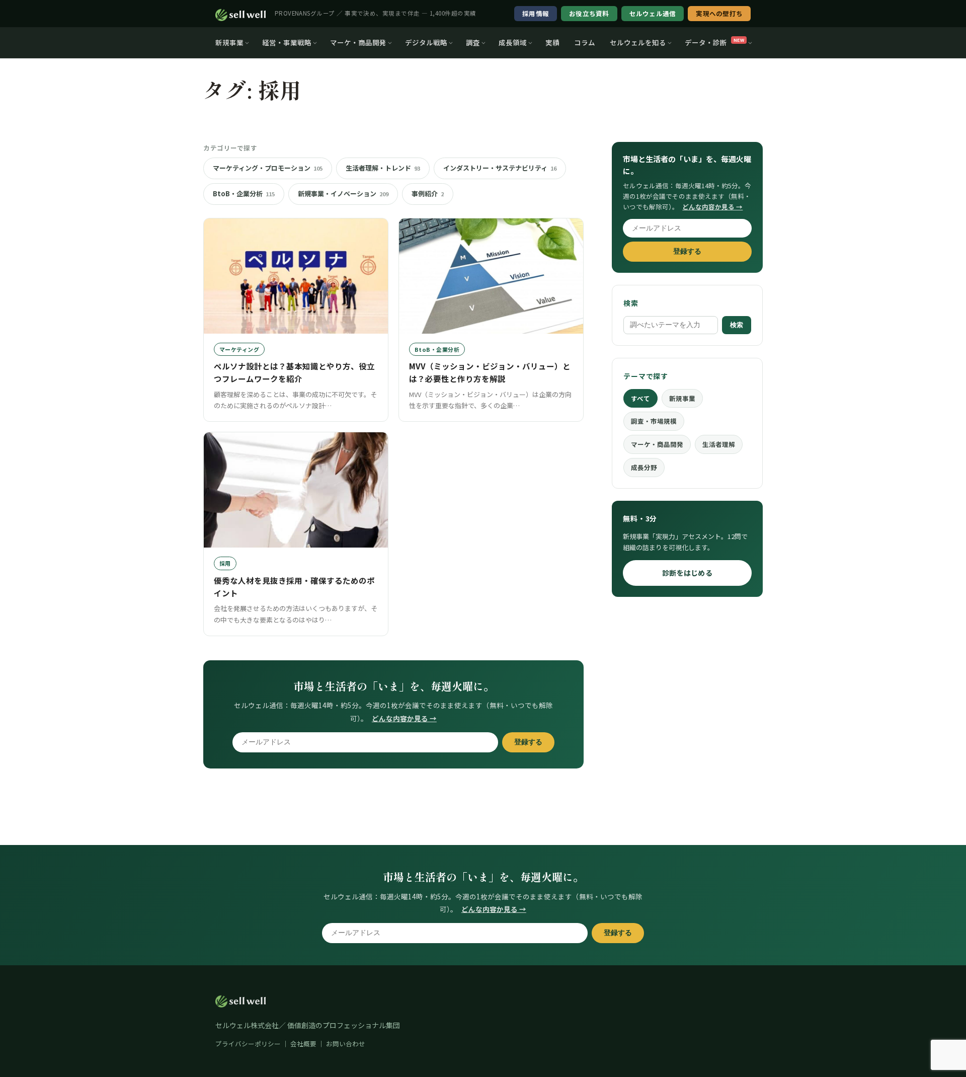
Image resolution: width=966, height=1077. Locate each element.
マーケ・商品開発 (358, 42)
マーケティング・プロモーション (268, 168)
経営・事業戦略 (286, 42)
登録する (528, 742)
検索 (736, 325)
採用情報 (535, 13)
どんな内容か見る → (404, 718)
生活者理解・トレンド (383, 168)
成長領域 (513, 42)
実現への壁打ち (719, 13)
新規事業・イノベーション (343, 193)
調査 (473, 42)
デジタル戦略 (426, 42)
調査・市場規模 (654, 421)
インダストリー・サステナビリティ (499, 168)
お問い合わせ (345, 1043)
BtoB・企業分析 (244, 193)
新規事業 (229, 42)
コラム (584, 42)
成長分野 (644, 467)
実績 (552, 42)
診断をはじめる (687, 573)
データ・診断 (714, 42)
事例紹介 (428, 193)
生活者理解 (718, 444)
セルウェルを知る (638, 42)
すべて (640, 398)
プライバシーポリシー (248, 1043)
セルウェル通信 (652, 13)
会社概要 (303, 1043)
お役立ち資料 (589, 13)
